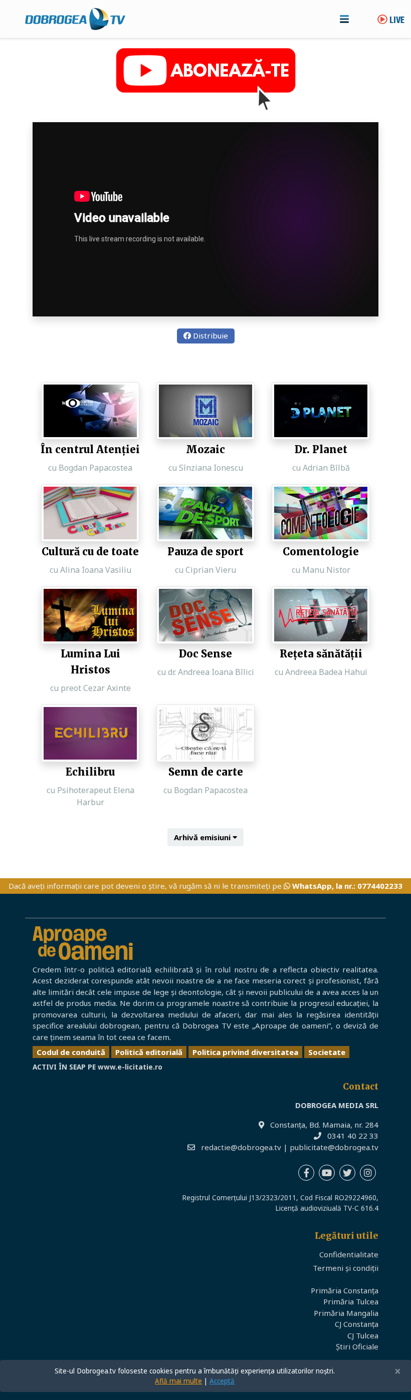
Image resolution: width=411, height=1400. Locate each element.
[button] (205, 837)
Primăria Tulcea (350, 1301)
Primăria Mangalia (346, 1313)
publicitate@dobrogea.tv (334, 1147)
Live (395, 21)
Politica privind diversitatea (245, 1052)
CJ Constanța (356, 1324)
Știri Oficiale (357, 1346)
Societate (326, 1052)
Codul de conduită (71, 1052)
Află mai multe (178, 1380)
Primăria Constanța (344, 1290)
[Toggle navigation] (344, 19)
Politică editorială (148, 1052)
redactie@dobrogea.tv (241, 1147)
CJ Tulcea (362, 1335)
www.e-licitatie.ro (130, 1067)
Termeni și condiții (345, 1268)
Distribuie (209, 335)
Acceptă (222, 1380)
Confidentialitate (348, 1254)
